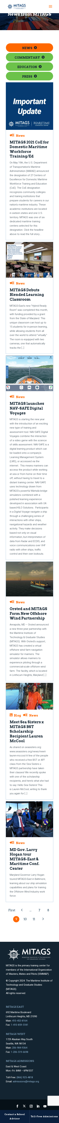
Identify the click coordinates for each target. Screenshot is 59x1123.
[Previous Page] (22, 910)
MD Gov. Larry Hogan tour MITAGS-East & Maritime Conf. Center (24, 859)
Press (27, 76)
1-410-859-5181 (19, 1024)
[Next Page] (43, 919)
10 (25, 919)
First (11, 910)
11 (34, 919)
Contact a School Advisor (14, 1116)
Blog (17, 715)
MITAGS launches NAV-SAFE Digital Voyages (27, 408)
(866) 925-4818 (25, 1077)
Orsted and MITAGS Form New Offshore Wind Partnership (28, 613)
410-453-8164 (19, 1020)
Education (27, 67)
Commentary (27, 57)
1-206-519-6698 (19, 1052)
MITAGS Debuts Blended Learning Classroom (27, 295)
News (27, 48)
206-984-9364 (19, 1047)
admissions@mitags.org (26, 1081)
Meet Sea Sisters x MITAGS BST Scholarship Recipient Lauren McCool (27, 731)
